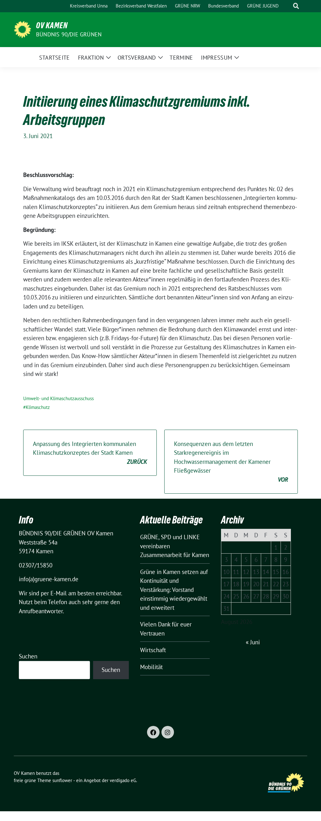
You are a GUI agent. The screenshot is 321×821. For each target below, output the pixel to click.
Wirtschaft (153, 650)
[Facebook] (153, 732)
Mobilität (151, 667)
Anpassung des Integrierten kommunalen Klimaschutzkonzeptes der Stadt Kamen (90, 452)
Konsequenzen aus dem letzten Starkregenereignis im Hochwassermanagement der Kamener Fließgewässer (231, 461)
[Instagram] (167, 732)
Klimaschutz (38, 407)
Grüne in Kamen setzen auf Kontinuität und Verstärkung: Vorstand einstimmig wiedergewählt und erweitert (174, 589)
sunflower (62, 780)
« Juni (253, 642)
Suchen (28, 656)
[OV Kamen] (22, 29)
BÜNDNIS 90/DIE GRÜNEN (69, 34)
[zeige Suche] (296, 6)
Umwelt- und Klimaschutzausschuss (58, 398)
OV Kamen (52, 25)
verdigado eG (123, 780)
